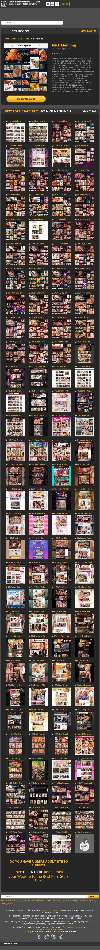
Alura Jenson (86, 440)
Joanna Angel (86, 391)
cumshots (56, 900)
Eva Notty (16, 513)
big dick (92, 900)
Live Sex (86, 31)
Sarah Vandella (87, 685)
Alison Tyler (40, 342)
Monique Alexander (89, 660)
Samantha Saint (18, 195)
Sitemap (28, 931)
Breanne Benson (64, 611)
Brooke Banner (17, 317)
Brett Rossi (63, 317)
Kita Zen (17, 538)
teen (74, 900)
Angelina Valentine (43, 758)
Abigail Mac (63, 342)
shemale (5, 900)
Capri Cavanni (86, 293)
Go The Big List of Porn (52, 910)
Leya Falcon (86, 244)
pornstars (40, 900)
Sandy (17, 758)
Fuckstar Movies (18, 415)
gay (18, 900)
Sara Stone (63, 685)
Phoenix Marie (40, 685)
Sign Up (65, 4)
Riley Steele (17, 440)
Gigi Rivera (40, 513)
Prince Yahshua (41, 562)
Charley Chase (63, 293)
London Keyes (17, 244)
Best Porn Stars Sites (22, 111)
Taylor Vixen (40, 170)
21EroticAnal (17, 808)
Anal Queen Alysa (89, 808)
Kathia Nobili (86, 342)
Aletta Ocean (16, 146)
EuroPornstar (41, 783)
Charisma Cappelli (65, 464)
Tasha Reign (63, 758)
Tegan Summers (18, 587)
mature (13, 900)
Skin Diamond (63, 170)
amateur (31, 900)
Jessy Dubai (87, 758)
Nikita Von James (87, 195)
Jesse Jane (86, 415)
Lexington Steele (18, 366)
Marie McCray (63, 660)
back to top (89, 111)
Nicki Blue (40, 538)
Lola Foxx (40, 244)
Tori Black (16, 121)
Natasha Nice (17, 219)
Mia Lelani (63, 219)
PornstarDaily (87, 832)
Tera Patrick (40, 366)
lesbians (10, 903)
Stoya (63, 440)
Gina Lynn (86, 636)
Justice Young (86, 538)
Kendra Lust (86, 513)
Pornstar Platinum (19, 562)
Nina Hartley (17, 685)
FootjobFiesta (64, 832)
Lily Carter (63, 244)
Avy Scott (17, 342)
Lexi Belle (40, 660)
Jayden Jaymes (63, 268)
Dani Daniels (17, 293)
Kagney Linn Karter (19, 660)
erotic (3, 903)
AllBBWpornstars (64, 366)
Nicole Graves (62, 146)
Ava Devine (40, 464)
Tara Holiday (86, 562)
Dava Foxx (17, 832)
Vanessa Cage (16, 170)
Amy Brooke (17, 464)
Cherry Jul (40, 734)
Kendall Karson (41, 268)
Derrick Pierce (86, 317)
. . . (16, 903)
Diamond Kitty (86, 268)
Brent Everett (17, 391)
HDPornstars (87, 734)
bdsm (85, 900)
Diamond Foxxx (41, 636)
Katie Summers (87, 464)
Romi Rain (40, 195)
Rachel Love (17, 489)
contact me (74, 927)
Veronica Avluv (41, 489)
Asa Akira (62, 121)
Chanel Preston (87, 611)
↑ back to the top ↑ (10, 944)
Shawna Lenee (17, 710)
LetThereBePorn (41, 219)
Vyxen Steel (86, 783)
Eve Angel (63, 734)
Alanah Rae (86, 587)
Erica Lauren (86, 489)
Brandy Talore (40, 611)
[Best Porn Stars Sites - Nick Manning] (73, 54)
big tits (24, 900)
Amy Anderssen (42, 832)
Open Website (26, 99)
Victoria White (85, 146)
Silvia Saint (63, 391)
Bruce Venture (41, 808)
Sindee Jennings (41, 710)
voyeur (64, 900)
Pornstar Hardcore (42, 415)
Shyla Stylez (86, 170)
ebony (48, 900)
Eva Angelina (63, 636)
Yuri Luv (63, 587)
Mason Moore (86, 219)
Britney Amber (40, 317)
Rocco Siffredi (40, 391)
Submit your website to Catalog (49, 929)
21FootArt (63, 808)
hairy (79, 900)
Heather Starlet (64, 513)
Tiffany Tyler (40, 587)
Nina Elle (63, 538)
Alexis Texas (39, 121)
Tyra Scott (39, 146)
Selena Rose (40, 440)
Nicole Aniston (64, 783)
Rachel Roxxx (63, 195)
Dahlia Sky (17, 783)
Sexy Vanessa (63, 562)
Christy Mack (85, 121)
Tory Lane (86, 710)
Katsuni (17, 636)
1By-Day (17, 734)
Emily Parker (63, 489)
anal (70, 900)
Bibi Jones (63, 415)
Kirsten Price (17, 268)
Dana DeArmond (41, 293)
